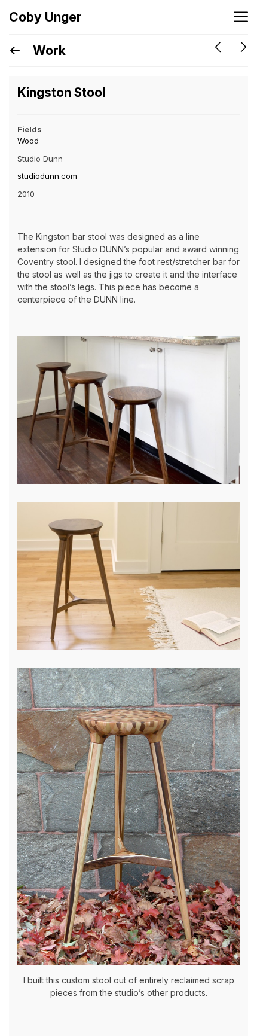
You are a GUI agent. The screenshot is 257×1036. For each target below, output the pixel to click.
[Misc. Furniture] (217, 47)
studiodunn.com (47, 176)
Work (48, 50)
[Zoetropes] (243, 47)
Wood (28, 140)
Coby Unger (45, 17)
